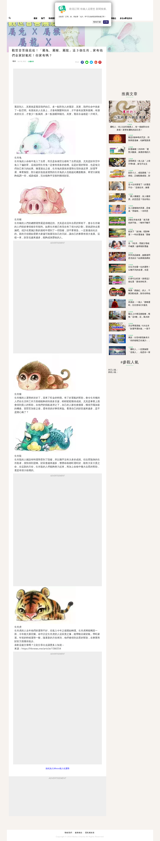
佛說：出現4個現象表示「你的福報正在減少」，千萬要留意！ (139, 340)
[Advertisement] (57, 86)
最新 (35, 18)
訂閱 (106, 22)
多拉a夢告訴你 (126, 18)
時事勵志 (112, 18)
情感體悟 (52, 18)
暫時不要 (97, 22)
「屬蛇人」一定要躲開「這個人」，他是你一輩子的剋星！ (139, 352)
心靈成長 (31, 61)
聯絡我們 (68, 833)
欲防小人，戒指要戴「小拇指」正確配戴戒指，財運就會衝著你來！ (139, 176)
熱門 (43, 18)
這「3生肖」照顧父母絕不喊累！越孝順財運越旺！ (138, 246)
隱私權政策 (89, 833)
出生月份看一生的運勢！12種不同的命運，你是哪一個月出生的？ (139, 270)
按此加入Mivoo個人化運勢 (57, 768)
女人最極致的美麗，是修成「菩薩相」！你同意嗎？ (139, 211)
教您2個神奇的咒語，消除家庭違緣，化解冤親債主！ (139, 140)
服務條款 (78, 833)
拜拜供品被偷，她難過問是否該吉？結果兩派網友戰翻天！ (139, 258)
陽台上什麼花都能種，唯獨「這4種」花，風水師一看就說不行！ (139, 317)
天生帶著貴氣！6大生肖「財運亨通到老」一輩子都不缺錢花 (139, 329)
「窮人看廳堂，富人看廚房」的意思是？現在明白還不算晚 (139, 199)
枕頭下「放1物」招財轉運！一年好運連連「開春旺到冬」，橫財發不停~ (139, 234)
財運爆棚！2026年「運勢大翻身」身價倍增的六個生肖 (139, 152)
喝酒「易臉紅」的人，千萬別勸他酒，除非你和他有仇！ (139, 293)
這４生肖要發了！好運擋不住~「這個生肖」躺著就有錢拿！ (139, 187)
